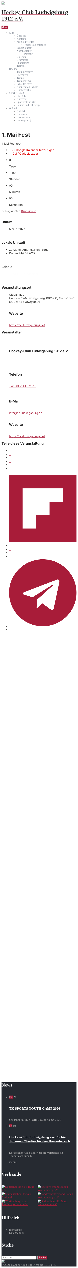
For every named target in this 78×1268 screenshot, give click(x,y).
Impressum (15, 1229)
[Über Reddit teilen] (10, 553)
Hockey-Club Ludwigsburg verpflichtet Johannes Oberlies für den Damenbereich (39, 1139)
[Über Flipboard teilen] (42, 545)
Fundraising (23, 63)
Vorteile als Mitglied (35, 44)
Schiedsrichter (24, 84)
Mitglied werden (25, 41)
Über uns (21, 35)
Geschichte (22, 59)
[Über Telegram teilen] (42, 626)
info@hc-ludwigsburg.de (25, 413)
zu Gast (13, 108)
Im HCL (21, 96)
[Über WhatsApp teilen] (10, 556)
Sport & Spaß (16, 93)
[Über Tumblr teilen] (10, 465)
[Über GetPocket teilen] (10, 549)
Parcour (28, 53)
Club (11, 32)
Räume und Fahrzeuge (29, 105)
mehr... (13, 1161)
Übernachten (23, 114)
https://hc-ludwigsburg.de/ (27, 325)
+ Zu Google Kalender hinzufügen (31, 150)
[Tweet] (10, 454)
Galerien (21, 56)
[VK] (10, 461)
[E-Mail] (10, 630)
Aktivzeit (22, 99)
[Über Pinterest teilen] (10, 468)
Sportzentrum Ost (26, 102)
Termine (21, 66)
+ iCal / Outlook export (24, 153)
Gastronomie (23, 117)
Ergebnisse (22, 75)
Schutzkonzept (24, 47)
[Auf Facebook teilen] (10, 450)
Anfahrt (21, 111)
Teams (20, 78)
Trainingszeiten (25, 72)
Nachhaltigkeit (24, 50)
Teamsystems (24, 81)
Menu (5, 27)
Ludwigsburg (24, 120)
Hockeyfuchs (23, 90)
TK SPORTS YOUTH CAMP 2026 (34, 1108)
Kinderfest (28, 211)
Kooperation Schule (27, 87)
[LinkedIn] (10, 457)
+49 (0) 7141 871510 (22, 386)
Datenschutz (16, 1232)
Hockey (13, 69)
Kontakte (21, 38)
